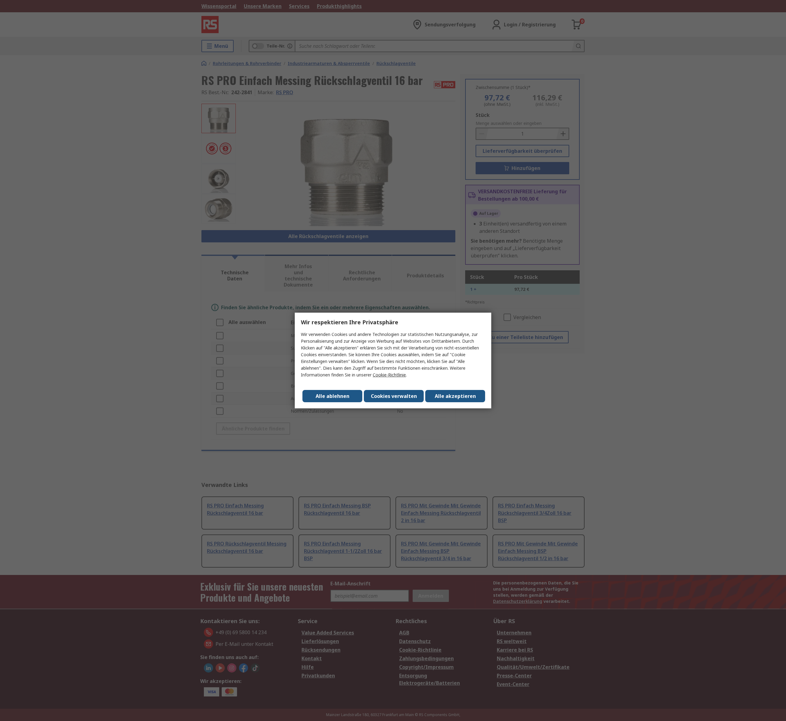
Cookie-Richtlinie (389, 375)
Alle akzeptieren (455, 396)
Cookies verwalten (394, 396)
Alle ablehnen (332, 396)
